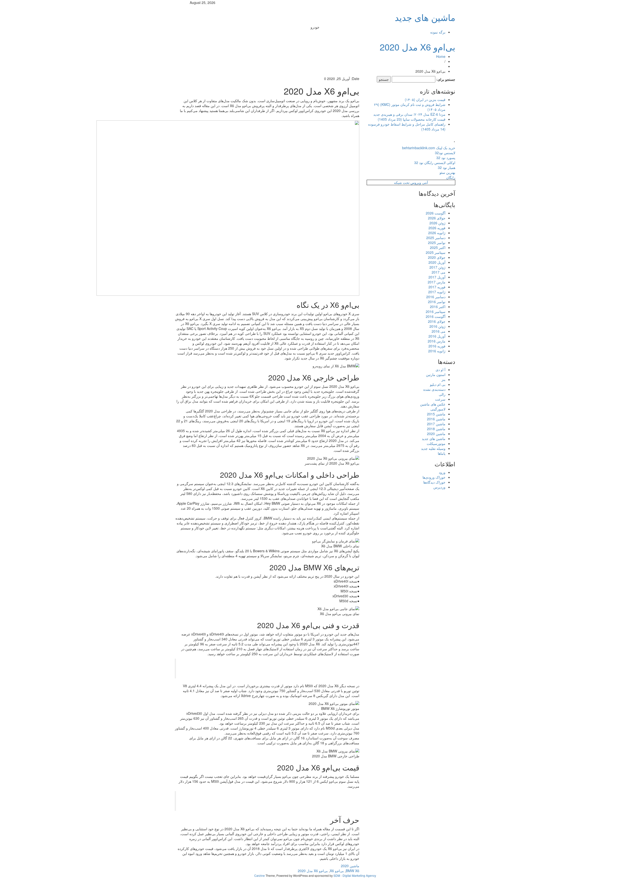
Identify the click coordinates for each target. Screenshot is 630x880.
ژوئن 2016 (437, 326)
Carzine (260, 875)
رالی (442, 394)
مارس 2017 (436, 281)
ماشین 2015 (436, 413)
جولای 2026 (436, 217)
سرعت (440, 399)
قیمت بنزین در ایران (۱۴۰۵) (425, 99)
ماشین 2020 (350, 865)
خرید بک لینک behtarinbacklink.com (428, 147)
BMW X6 (352, 870)
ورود (442, 472)
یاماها (441, 453)
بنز (443, 379)
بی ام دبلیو (437, 384)
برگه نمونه (437, 32)
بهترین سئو (447, 172)
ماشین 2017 (436, 423)
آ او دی (440, 369)
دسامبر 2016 (435, 296)
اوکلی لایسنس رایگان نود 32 (434, 162)
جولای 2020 (436, 257)
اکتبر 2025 (437, 247)
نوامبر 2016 (436, 301)
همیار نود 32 (446, 167)
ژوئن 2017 (437, 267)
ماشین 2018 (436, 428)
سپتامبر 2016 (435, 311)
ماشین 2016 (436, 418)
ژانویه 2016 (436, 350)
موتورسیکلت (436, 443)
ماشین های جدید (425, 17)
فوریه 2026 (436, 227)
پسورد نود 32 (445, 157)
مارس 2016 (436, 341)
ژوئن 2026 (437, 222)
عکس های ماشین (432, 404)
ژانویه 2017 (436, 291)
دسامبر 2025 (435, 237)
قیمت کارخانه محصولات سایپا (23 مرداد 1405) (411, 119)
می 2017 (438, 272)
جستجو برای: (445, 79)
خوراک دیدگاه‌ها (434, 482)
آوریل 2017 (436, 277)
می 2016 (438, 331)
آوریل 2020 (436, 262)
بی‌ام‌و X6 (337, 870)
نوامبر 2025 (436, 242)
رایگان (450, 177)
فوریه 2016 (436, 345)
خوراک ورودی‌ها (434, 477)
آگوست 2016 (435, 316)
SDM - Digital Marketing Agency (354, 875)
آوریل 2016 (436, 336)
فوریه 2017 (436, 286)
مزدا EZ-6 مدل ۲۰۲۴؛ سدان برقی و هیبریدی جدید (409, 114)
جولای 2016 (436, 321)
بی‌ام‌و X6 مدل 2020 (417, 46)
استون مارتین (435, 374)
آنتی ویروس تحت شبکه (411, 182)
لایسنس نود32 (445, 152)
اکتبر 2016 (437, 306)
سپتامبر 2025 (435, 252)
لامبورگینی (437, 409)
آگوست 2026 (435, 213)
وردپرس (439, 487)
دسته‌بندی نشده (434, 389)
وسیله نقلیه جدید (433, 448)
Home (440, 56)
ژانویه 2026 (436, 232)
